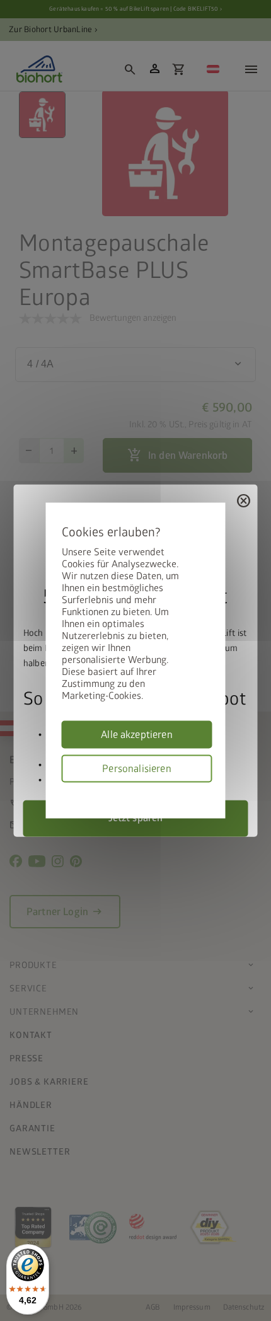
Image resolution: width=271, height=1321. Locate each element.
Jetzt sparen (135, 818)
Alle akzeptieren (137, 735)
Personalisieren (136, 769)
